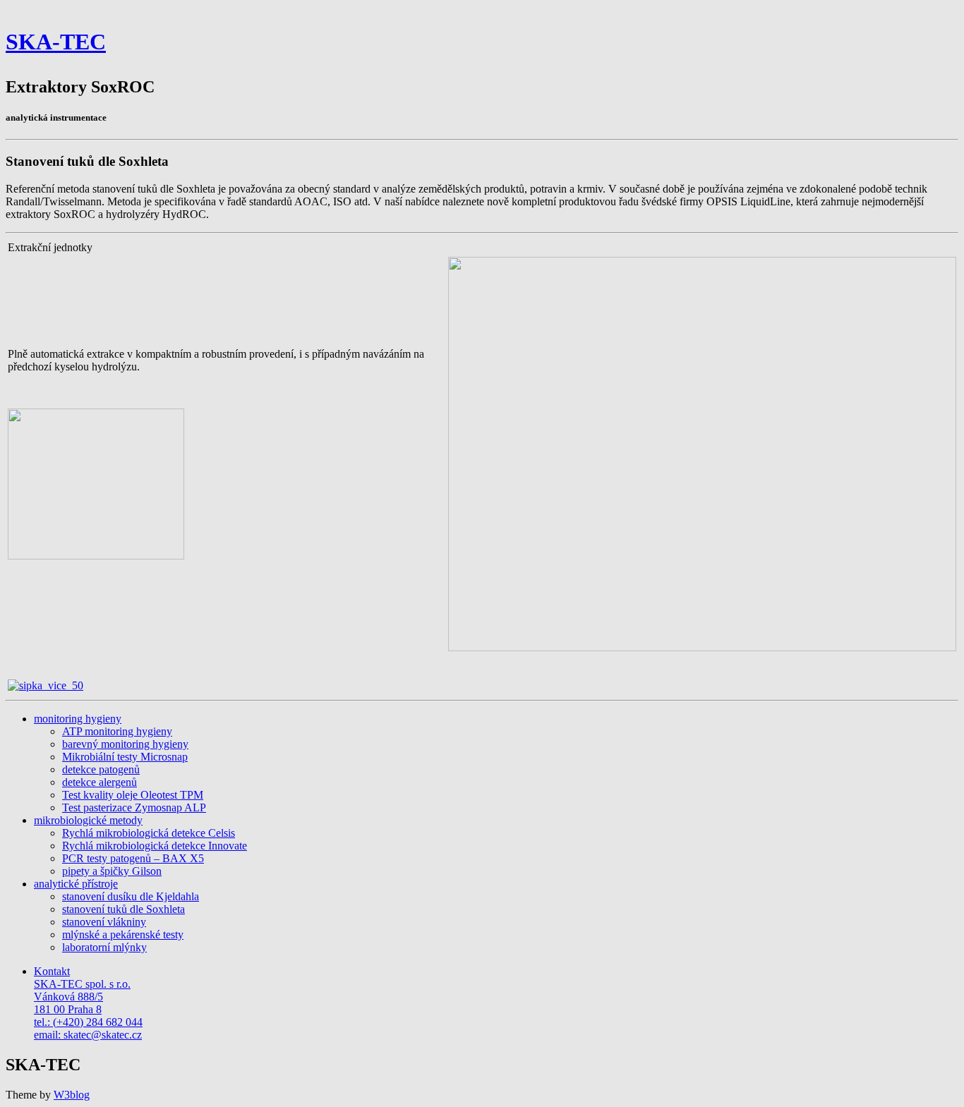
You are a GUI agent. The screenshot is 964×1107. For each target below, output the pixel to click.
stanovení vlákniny (104, 922)
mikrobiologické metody (88, 820)
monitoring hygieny (77, 719)
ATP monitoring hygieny (117, 731)
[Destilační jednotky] (45, 685)
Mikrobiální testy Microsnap (125, 757)
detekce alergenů (99, 782)
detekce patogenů (101, 769)
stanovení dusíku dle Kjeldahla (130, 896)
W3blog (72, 1095)
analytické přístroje (76, 884)
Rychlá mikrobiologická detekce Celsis (148, 833)
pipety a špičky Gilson (112, 871)
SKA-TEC (56, 41)
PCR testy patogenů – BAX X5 (133, 858)
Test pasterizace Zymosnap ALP (134, 807)
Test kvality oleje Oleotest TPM (132, 795)
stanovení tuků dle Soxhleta (123, 909)
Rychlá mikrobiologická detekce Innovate (154, 846)
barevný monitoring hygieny (125, 744)
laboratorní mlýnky (104, 947)
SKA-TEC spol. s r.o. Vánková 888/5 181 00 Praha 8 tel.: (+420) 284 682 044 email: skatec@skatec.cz (88, 1003)
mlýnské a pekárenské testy (122, 934)
